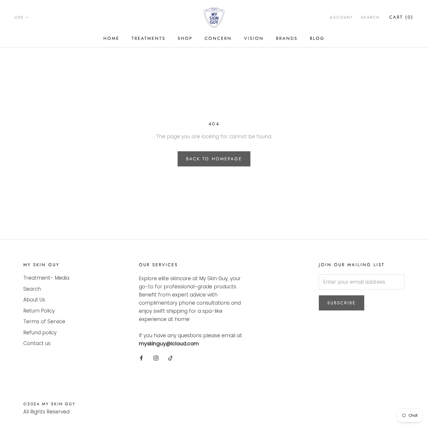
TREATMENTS (148, 38)
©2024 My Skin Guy (49, 404)
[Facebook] (141, 358)
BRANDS (287, 38)
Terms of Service (44, 321)
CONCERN (218, 38)
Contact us (37, 343)
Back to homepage (214, 159)
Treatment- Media (46, 277)
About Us (34, 299)
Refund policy (39, 332)
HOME (111, 38)
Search (370, 17)
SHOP (185, 38)
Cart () (401, 17)
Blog (317, 38)
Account (341, 17)
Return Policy (39, 310)
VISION (254, 38)
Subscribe (341, 303)
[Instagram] (155, 358)
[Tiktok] (170, 358)
